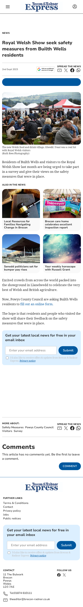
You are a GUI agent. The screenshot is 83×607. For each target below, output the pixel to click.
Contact (8, 507)
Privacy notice (28, 360)
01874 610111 (23, 593)
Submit (68, 350)
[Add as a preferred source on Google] (45, 69)
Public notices (12, 518)
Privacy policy (12, 511)
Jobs (6, 514)
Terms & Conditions (15, 503)
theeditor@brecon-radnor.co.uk (30, 599)
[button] (7, 6)
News (6, 33)
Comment (70, 466)
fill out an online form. (36, 304)
